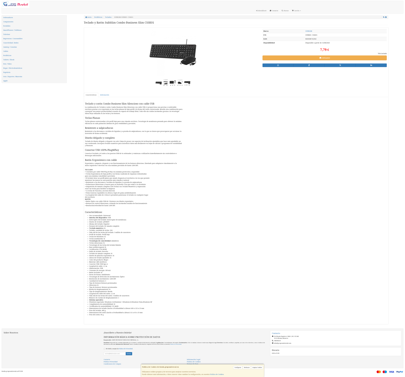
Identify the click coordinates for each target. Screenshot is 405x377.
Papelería (6, 72)
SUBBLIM (308, 31)
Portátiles (6, 26)
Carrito (297, 10)
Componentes (8, 22)
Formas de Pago (192, 364)
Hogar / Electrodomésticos (12, 68)
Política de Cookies (217, 374)
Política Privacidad (110, 362)
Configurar (237, 367)
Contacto (274, 10)
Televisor (6, 34)
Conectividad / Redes (10, 43)
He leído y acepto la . (119, 348)
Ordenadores (8, 17)
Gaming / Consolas (10, 47)
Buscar (286, 10)
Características (91, 95)
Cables (5, 51)
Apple (5, 81)
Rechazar (247, 367)
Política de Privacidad (175, 344)
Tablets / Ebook (8, 60)
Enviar (129, 353)
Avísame (326, 58)
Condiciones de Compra (112, 364)
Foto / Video (7, 64)
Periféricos (7, 55)
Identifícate (262, 10)
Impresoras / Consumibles (12, 38)
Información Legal (193, 359)
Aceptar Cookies (257, 367)
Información (104, 95)
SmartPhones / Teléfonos (12, 30)
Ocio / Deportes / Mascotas (12, 76)
